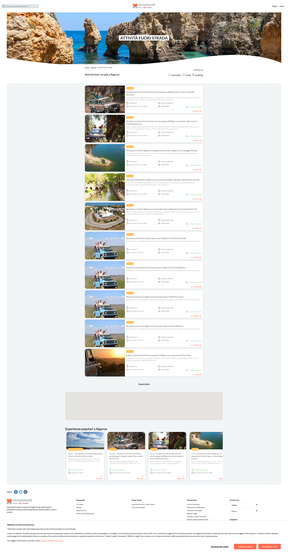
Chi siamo (79, 504)
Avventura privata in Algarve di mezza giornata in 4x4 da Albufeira (154, 326)
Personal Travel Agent (194, 510)
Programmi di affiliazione (196, 507)
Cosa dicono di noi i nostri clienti (143, 504)
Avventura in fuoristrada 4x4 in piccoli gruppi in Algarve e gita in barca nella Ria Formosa (160, 93)
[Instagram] (25, 491)
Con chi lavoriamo (193, 504)
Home (87, 67)
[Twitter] (20, 491)
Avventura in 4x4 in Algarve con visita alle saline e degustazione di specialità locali (161, 209)
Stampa (78, 507)
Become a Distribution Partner (197, 519)
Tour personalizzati (138, 507)
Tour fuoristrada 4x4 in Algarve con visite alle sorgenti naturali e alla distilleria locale (162, 179)
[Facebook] (15, 491)
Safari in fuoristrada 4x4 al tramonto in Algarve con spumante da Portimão (158, 355)
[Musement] (144, 6)
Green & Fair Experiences (85, 513)
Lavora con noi (81, 510)
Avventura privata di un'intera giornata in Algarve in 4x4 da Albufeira (156, 267)
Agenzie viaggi (192, 513)
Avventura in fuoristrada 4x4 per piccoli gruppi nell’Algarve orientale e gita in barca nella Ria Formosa (162, 122)
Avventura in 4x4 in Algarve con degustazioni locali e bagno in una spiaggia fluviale (161, 150)
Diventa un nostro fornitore (196, 516)
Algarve (93, 67)
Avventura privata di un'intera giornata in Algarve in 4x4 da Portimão (156, 238)
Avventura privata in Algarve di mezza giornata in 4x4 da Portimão (154, 297)
